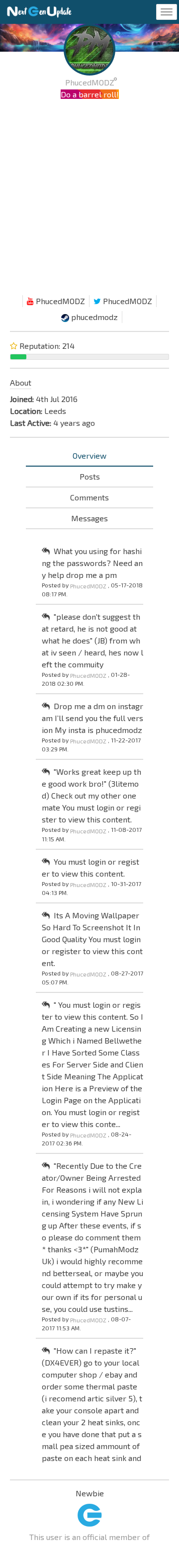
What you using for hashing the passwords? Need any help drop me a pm (92, 562)
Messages (89, 518)
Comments (89, 497)
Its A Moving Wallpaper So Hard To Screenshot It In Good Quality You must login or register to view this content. (92, 939)
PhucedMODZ (59, 301)
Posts (90, 476)
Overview (89, 455)
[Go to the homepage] (39, 12)
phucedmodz (93, 317)
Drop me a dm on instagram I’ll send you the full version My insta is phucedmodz (92, 717)
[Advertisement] (89, 199)
